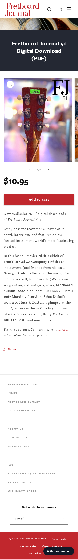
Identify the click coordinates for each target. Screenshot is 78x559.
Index (12, 393)
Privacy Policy (21, 482)
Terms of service (52, 546)
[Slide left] (30, 170)
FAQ (11, 464)
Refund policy (60, 539)
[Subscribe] (63, 519)
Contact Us (18, 437)
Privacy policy (28, 546)
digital (63, 329)
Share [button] (11, 349)
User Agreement (22, 410)
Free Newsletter (22, 384)
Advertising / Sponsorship (31, 473)
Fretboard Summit (24, 402)
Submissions (19, 446)
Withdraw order (22, 491)
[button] (69, 9)
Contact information (41, 553)
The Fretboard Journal (33, 539)
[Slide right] (48, 170)
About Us (16, 428)
